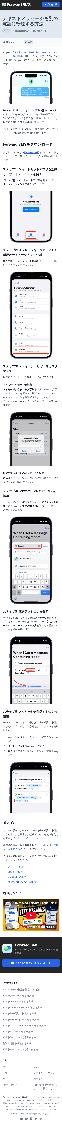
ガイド (6, 1078)
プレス (37, 1066)
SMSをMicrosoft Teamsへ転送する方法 (24, 1025)
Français (47, 1097)
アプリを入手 (51, 4)
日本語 (25, 1097)
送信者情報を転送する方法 (16, 1043)
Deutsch (16, 1097)
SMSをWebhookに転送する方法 (20, 1049)
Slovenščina (34, 1109)
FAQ (4, 1072)
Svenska (46, 1103)
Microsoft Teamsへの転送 (22, 881)
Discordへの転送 (17, 876)
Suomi (7, 1106)
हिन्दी (22, 1106)
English (8, 1097)
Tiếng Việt (46, 1106)
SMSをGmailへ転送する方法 (17, 1001)
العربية (39, 1097)
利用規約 (38, 1078)
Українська (10, 1109)
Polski (38, 1103)
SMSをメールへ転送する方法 (18, 995)
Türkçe (28, 1100)
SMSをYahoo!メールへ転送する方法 (22, 1007)
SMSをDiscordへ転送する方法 (19, 1037)
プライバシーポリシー (45, 1072)
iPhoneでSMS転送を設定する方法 (21, 989)
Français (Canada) (48, 1109)
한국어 (32, 1097)
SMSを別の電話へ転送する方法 (19, 1013)
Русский (37, 1100)
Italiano (55, 1097)
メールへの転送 (16, 866)
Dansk (55, 1103)
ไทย (54, 1106)
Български (22, 1109)
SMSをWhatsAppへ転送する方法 (20, 1019)
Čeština (15, 1106)
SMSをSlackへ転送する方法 (17, 1031)
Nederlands (19, 1100)
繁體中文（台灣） (10, 1103)
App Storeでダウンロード (33, 963)
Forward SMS (31, 152)
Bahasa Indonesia (33, 1106)
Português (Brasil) (26, 1103)
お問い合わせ (9, 1084)
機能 (4, 1066)
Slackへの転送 (16, 871)
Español (9, 1100)
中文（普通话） (48, 1100)
